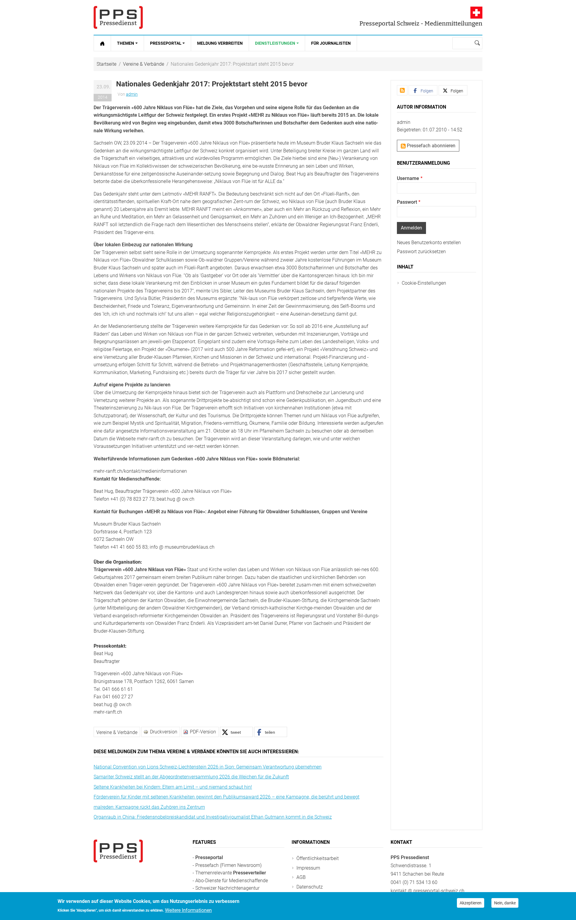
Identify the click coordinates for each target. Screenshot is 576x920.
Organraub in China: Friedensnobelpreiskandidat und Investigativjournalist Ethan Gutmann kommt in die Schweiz (213, 817)
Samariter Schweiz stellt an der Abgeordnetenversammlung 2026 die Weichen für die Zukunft (191, 777)
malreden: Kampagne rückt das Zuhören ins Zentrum (149, 807)
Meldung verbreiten (220, 43)
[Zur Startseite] (102, 43)
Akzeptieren (471, 903)
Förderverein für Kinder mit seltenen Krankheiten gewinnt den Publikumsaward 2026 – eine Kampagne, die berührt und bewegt (226, 797)
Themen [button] (125, 43)
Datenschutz (309, 887)
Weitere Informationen (188, 910)
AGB (301, 877)
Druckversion (163, 732)
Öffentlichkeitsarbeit (317, 858)
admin (132, 94)
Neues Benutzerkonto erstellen (429, 242)
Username (408, 178)
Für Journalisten (331, 43)
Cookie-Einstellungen (424, 283)
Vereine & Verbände (143, 64)
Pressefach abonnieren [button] (430, 145)
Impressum (308, 868)
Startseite (106, 64)
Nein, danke (505, 903)
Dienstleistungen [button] (275, 43)
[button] (236, 732)
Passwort (407, 202)
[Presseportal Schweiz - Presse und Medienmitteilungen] (118, 17)
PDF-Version (203, 732)
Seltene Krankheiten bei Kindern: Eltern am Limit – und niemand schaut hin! (173, 787)
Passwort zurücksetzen (421, 251)
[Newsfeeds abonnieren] (402, 90)
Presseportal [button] (166, 43)
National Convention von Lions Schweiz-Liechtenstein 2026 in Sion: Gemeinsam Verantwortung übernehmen (208, 767)
